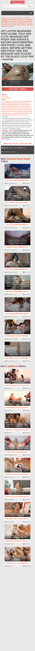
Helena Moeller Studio (11, 455)
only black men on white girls (14, 110)
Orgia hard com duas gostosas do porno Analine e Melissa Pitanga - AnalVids (17, 424)
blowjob (4, 108)
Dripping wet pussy (16, 101)
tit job (21, 113)
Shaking (8, 104)
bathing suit (15, 106)
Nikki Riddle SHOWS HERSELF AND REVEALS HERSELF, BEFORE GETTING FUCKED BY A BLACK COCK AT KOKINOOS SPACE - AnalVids (17, 285)
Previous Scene (12, 143)
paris (31, 110)
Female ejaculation (27, 101)
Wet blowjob (14, 104)
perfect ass (13, 111)
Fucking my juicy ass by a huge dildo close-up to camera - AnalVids (18, 447)
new (3, 110)
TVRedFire (8, 432)
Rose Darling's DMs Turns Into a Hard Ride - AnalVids (17, 514)
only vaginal (26, 110)
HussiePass (9, 388)
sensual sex (9, 113)
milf (24, 108)
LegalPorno (12, 366)
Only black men (22, 103)
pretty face (25, 111)
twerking (25, 113)
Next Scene (24, 143)
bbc (20, 106)
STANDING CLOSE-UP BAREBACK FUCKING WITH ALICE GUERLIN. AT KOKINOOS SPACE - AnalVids (17, 241)
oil (5, 110)
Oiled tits (14, 103)
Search (30, 6)
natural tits (28, 108)
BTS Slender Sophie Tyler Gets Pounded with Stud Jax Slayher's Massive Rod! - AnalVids (18, 380)
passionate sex (6, 111)
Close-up (8, 101)
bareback (9, 106)
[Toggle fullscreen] (30, 83)
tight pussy (16, 113)
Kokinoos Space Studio (18, 158)
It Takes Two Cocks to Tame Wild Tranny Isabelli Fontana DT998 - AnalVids (17, 558)
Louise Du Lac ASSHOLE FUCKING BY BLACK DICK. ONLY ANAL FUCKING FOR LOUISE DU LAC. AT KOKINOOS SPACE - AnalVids (17, 218)
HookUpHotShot (10, 477)
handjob (8, 108)
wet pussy (19, 115)
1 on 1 (3, 101)
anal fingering (25, 104)
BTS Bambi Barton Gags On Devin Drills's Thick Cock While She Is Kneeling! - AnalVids (17, 402)
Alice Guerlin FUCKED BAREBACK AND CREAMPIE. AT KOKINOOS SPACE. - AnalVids (17, 175)
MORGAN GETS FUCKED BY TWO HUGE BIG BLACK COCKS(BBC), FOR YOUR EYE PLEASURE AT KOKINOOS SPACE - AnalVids (17, 329)
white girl (25, 115)
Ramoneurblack (6, 98)
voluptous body (12, 115)
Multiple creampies (7, 103)
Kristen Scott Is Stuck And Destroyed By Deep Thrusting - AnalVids (17, 491)
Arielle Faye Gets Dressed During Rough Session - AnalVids (17, 470)
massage (19, 108)
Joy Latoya (5, 96)
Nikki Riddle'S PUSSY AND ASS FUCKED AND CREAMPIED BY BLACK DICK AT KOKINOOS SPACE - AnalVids (17, 264)
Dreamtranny (9, 566)
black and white (26, 106)
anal (19, 104)
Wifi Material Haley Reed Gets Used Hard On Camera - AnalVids (17, 536)
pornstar (19, 111)
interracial (14, 108)
